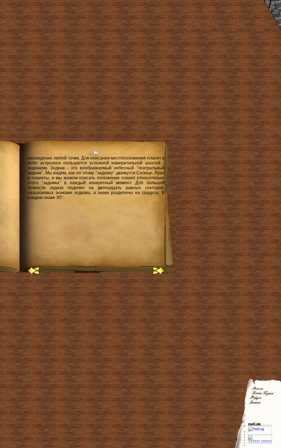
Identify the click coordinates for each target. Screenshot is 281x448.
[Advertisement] (100, 297)
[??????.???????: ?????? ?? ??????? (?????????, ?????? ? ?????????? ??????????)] (260, 439)
